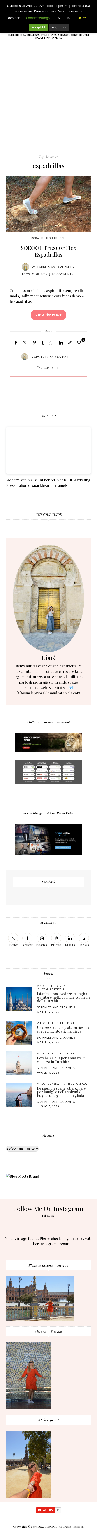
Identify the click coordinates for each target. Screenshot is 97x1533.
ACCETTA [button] (64, 18)
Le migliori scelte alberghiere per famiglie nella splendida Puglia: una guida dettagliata (61, 1092)
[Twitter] (25, 343)
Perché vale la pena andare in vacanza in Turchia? (61, 1060)
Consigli (54, 1083)
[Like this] (79, 342)
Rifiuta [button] (81, 18)
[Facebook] (15, 342)
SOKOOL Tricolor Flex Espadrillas (48, 251)
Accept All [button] (38, 27)
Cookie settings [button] (38, 17)
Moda (35, 238)
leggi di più (58, 27)
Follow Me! (48, 1215)
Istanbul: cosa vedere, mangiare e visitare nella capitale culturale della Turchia (63, 997)
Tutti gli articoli (53, 238)
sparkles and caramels (55, 267)
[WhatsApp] (51, 342)
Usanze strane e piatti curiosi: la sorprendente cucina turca (63, 1029)
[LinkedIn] (61, 342)
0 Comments (63, 274)
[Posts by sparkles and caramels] (25, 266)
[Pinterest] (34, 342)
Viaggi (41, 985)
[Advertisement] (48, 103)
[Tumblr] (42, 342)
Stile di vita (56, 985)
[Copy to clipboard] (70, 342)
